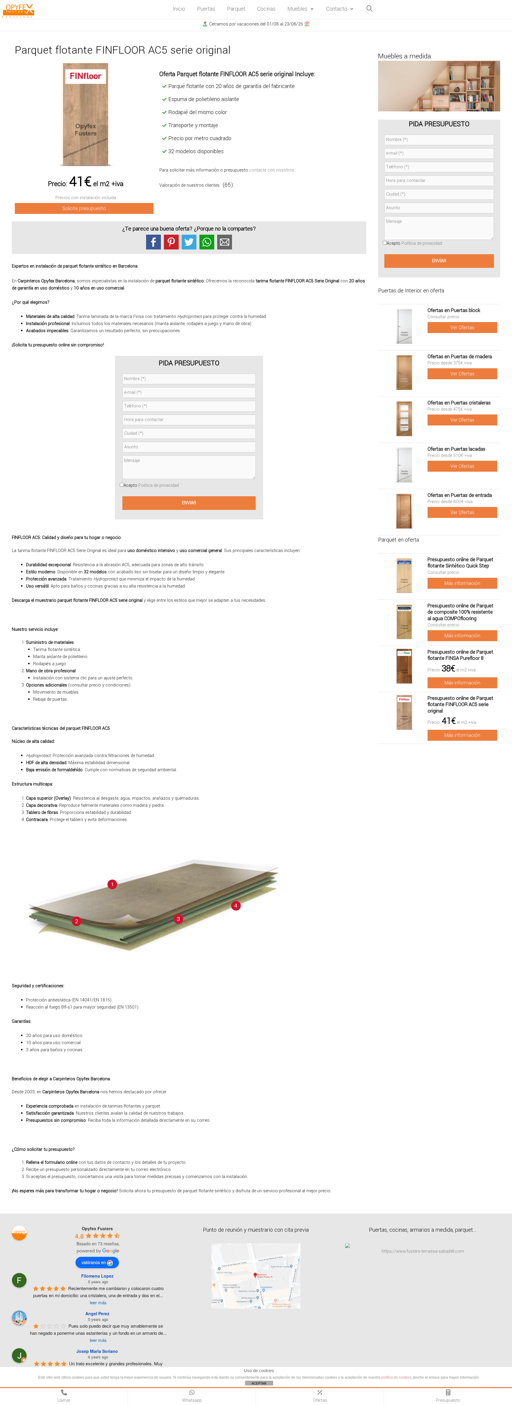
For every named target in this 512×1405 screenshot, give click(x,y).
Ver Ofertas (462, 327)
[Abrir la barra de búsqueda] (369, 9)
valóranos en (93, 1262)
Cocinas (266, 9)
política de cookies (396, 1377)
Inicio (179, 9)
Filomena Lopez (97, 1276)
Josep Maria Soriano (97, 1351)
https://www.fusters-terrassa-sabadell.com (423, 1251)
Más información (462, 583)
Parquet (236, 9)
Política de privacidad (158, 485)
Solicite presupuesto (84, 208)
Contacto (336, 9)
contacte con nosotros (271, 170)
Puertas (206, 9)
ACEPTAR (259, 1383)
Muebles (297, 9)
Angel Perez (97, 1313)
